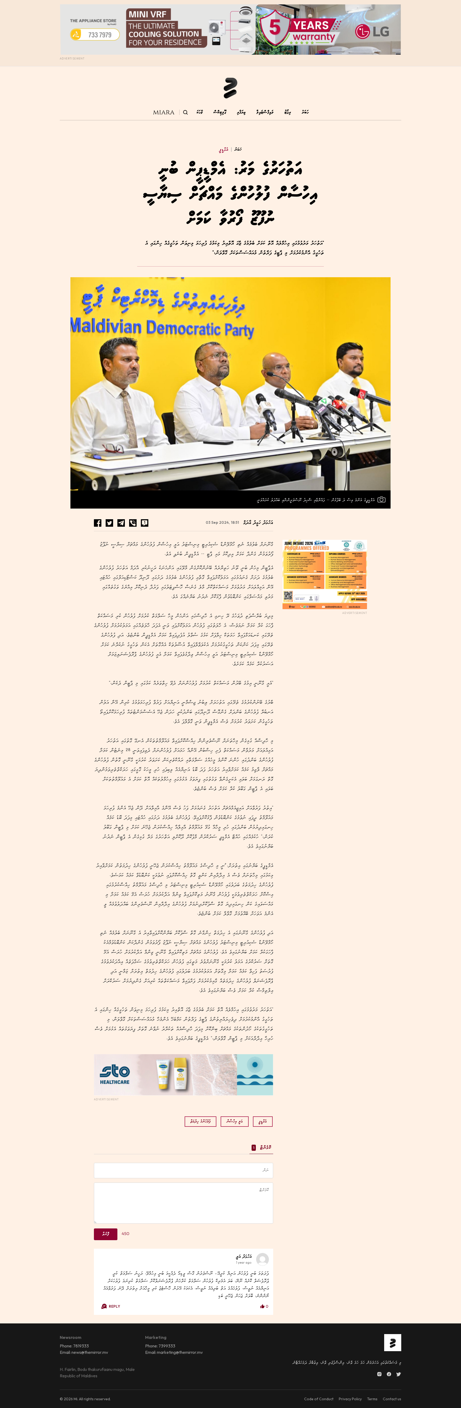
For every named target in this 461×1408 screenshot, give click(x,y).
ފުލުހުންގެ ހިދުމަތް (200, 1122)
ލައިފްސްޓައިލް (265, 112)
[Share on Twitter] (109, 523)
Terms (372, 1399)
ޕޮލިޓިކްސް (219, 112)
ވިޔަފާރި (241, 112)
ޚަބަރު (236, 149)
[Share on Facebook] (97, 523)
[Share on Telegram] (121, 523)
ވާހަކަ (200, 112)
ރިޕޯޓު (287, 112)
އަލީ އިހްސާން (234, 1122)
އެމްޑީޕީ (223, 149)
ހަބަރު (305, 112)
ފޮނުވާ (105, 1234)
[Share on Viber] (133, 523)
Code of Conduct (318, 1399)
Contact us (392, 1399)
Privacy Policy (350, 1399)
